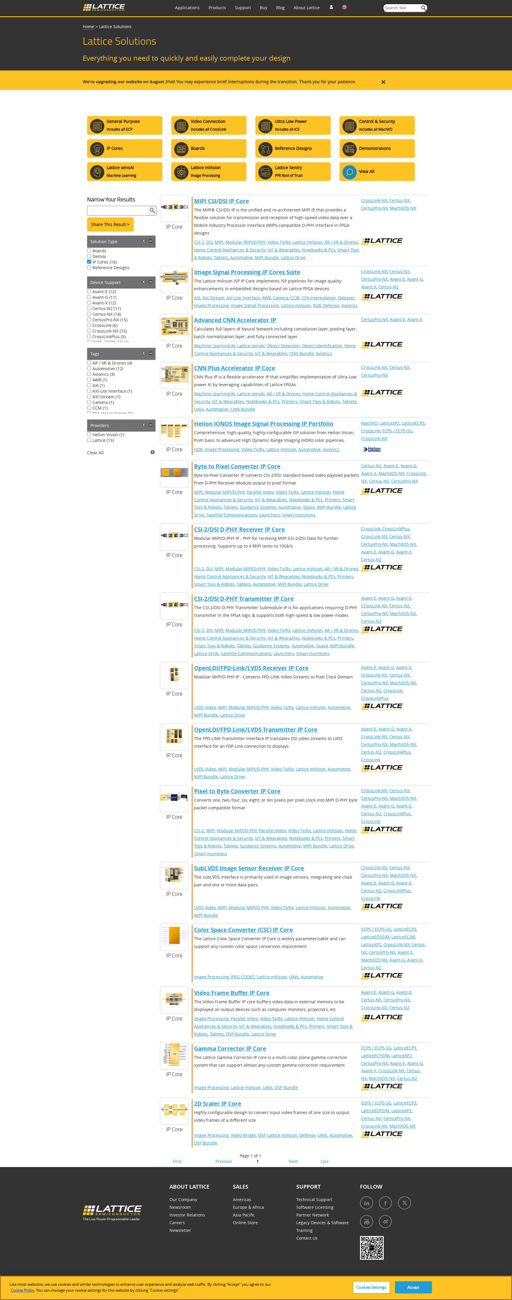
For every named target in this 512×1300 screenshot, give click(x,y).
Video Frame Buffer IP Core (231, 993)
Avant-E (397, 279)
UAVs (199, 409)
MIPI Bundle (267, 257)
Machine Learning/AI (214, 346)
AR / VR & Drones (341, 242)
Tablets (221, 257)
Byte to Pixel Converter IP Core (237, 466)
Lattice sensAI (251, 346)
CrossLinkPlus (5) (109, 336)
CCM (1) (100, 408)
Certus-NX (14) (106, 314)
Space (309, 507)
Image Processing (211, 305)
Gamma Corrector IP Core (230, 1048)
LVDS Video (205, 707)
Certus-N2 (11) (106, 308)
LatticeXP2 (390, 423)
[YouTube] (366, 1221)
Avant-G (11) (104, 297)
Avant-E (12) (104, 291)
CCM (295, 298)
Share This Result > (110, 224)
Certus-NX (399, 200)
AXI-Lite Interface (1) (112, 391)
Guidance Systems (258, 507)
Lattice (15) (103, 440)
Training (304, 1230)
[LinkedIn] (366, 1203)
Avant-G (415, 279)
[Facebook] (385, 1203)
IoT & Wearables (284, 250)
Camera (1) (103, 402)
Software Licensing (315, 1207)
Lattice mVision (307, 242)
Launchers (269, 515)
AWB (266, 298)
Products (217, 7)
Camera (280, 298)
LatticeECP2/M (375, 937)
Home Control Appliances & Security (229, 250)
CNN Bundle (301, 353)
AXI (197, 298)
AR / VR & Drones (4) (112, 363)
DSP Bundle (237, 1034)
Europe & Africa (248, 1207)
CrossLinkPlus (395, 529)
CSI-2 (199, 242)
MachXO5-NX (403, 208)
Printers (289, 401)
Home (88, 26)
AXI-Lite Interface (243, 298)
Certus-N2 (388, 287)
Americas (242, 1199)
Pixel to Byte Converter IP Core (237, 791)
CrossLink (370, 431)
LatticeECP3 (413, 423)
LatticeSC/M (403, 937)
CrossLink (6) (104, 325)
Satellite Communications (232, 515)
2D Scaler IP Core (217, 1104)
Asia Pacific (244, 1215)
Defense (331, 305)
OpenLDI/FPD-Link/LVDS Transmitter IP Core (255, 730)
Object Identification (322, 346)
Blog (280, 7)
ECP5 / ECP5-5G (397, 431)
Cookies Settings (371, 1287)
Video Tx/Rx (279, 242)
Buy (263, 7)
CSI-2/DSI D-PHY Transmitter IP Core (244, 599)
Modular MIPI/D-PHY (245, 242)
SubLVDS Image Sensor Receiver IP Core (249, 868)
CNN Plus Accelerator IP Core (234, 368)
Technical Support (314, 1199)
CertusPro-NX (374, 208)
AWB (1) (99, 380)
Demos (99, 256)
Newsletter (180, 1230)
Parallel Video (260, 492)
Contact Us (307, 1238)
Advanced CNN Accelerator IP (235, 320)
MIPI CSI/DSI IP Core (221, 201)
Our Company (183, 1199)
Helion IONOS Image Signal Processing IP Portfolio (263, 424)
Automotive (241, 257)
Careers (177, 1222)
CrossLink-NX (374, 200)
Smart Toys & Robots (320, 401)
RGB (317, 305)
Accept (413, 1287)
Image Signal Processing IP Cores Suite (247, 272)
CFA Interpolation (319, 298)
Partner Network (312, 1215)
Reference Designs (110, 267)
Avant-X (368, 287)
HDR (198, 449)
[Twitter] (404, 1203)
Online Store (245, 1222)
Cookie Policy (22, 1290)
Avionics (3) (103, 374)
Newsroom (180, 1207)
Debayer (346, 298)
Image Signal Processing (255, 305)
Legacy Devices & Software (322, 1222)
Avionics (349, 305)
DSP (261, 1135)
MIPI (219, 242)
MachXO (369, 423)
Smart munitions (298, 515)
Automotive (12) (107, 368)
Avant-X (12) (104, 303)
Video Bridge (243, 1135)
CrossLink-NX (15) (109, 331)
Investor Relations (187, 1215)
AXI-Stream (213, 298)
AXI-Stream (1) (106, 396)
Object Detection (283, 346)
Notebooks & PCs (318, 250)
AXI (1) (98, 385)
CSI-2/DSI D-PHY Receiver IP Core (239, 529)
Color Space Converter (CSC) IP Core (243, 930)
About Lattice (307, 7)
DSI (209, 242)
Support (243, 7)
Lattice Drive (293, 257)
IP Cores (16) (104, 262)
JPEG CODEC (243, 977)
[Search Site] (424, 8)
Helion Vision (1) (108, 434)
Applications (187, 7)
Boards (99, 250)
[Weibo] (385, 1221)
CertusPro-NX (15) (109, 319)
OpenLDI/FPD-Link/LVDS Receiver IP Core (251, 668)
